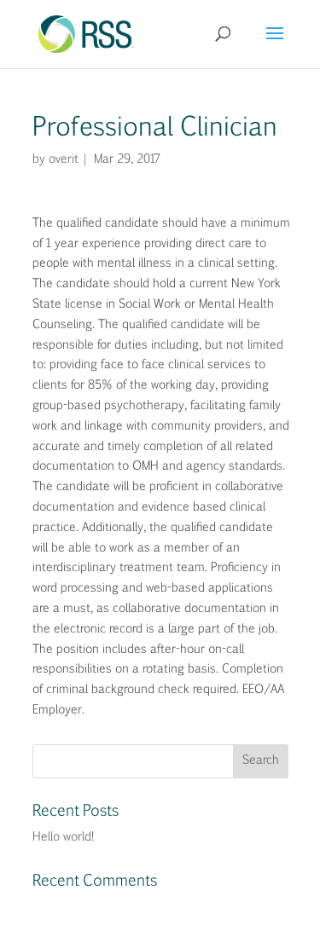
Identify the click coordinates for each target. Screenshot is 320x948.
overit (62, 159)
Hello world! (63, 837)
